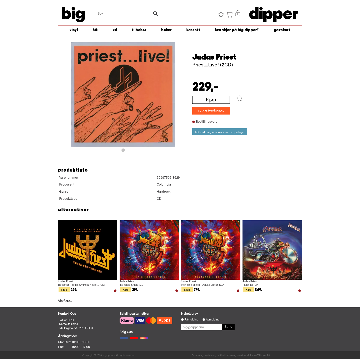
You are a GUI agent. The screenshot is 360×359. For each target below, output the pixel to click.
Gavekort (282, 30)
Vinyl (74, 30)
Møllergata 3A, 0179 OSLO (76, 328)
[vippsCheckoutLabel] (211, 111)
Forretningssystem (202, 355)
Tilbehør (139, 30)
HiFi (96, 30)
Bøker (166, 30)
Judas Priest (214, 57)
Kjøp (211, 99)
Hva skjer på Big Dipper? (237, 30)
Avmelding (213, 319)
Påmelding (191, 319)
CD (115, 30)
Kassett (193, 30)
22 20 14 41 (67, 319)
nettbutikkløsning (226, 355)
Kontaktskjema (68, 324)
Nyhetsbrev (189, 313)
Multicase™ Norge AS (258, 355)
